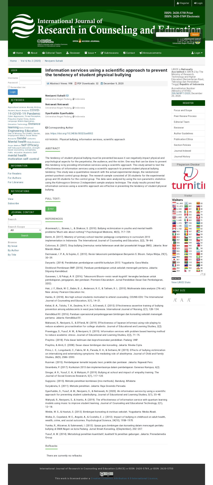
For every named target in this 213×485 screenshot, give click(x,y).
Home (19, 53)
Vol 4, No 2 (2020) (31, 60)
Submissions (111, 53)
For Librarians (15, 182)
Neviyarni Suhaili (54, 60)
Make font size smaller (175, 300)
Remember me (18, 87)
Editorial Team (53, 53)
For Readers (15, 173)
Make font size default (182, 300)
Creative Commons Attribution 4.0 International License (124, 478)
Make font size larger (189, 300)
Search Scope (16, 226)
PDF (52, 209)
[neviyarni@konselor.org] (67, 95)
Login (199, 3)
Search (12, 219)
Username (13, 78)
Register (184, 3)
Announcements (152, 53)
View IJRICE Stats (181, 282)
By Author (13, 250)
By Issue (12, 246)
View (10, 199)
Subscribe (13, 203)
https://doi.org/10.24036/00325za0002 (72, 133)
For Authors (14, 178)
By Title (12, 254)
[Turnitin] (188, 178)
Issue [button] (91, 53)
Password (13, 83)
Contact (130, 53)
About (33, 53)
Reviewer (74, 53)
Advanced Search (192, 39)
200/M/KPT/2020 (181, 93)
